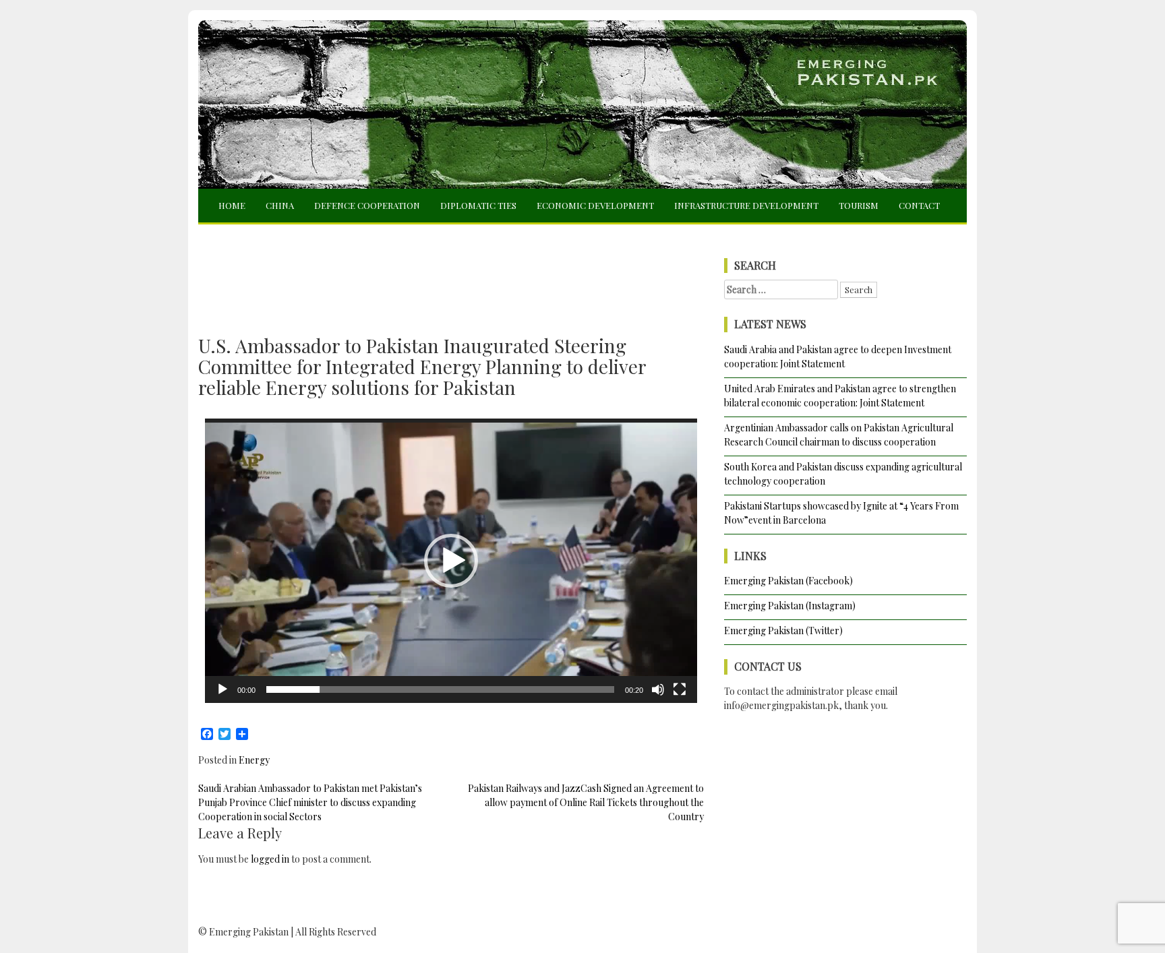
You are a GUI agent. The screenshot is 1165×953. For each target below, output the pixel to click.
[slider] (440, 689)
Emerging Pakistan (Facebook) (788, 580)
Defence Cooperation (367, 205)
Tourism (858, 205)
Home (231, 205)
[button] (451, 561)
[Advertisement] (451, 268)
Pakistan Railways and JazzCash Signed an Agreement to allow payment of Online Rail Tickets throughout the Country (586, 802)
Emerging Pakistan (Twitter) (783, 630)
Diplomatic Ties (478, 205)
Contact (919, 205)
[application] (451, 561)
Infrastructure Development (746, 205)
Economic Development (595, 205)
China (280, 205)
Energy (254, 760)
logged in (270, 859)
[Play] (222, 689)
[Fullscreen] (679, 689)
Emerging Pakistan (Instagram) (790, 605)
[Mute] (658, 689)
